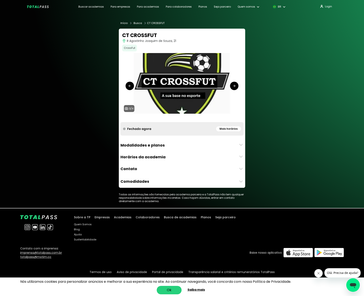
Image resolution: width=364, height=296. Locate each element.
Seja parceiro (222, 6)
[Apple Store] (298, 252)
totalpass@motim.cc (35, 257)
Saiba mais (196, 290)
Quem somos (246, 6)
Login (328, 6)
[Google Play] (329, 252)
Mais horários (228, 129)
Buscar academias (91, 6)
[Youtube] (35, 227)
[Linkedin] (43, 227)
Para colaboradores (179, 6)
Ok (169, 290)
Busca (138, 23)
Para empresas (120, 6)
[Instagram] (27, 227)
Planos (202, 6)
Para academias (148, 6)
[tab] (177, 118)
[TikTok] (50, 227)
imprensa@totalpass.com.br (41, 253)
